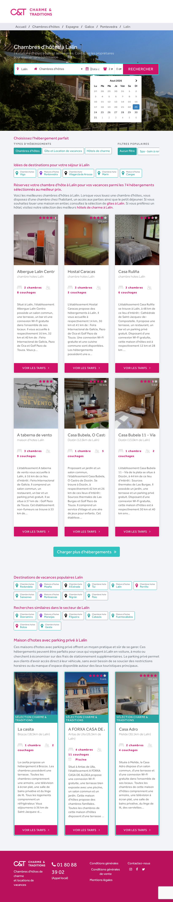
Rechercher (140, 69)
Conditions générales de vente (105, 871)
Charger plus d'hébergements (84, 551)
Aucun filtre (127, 150)
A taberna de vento (34, 435)
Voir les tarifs (34, 368)
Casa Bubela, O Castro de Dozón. (98, 435)
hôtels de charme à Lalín (95, 207)
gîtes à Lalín (115, 203)
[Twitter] (143, 869)
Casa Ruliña (128, 271)
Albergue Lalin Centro (37, 271)
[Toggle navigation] (159, 8)
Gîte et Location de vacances (63, 150)
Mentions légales (101, 880)
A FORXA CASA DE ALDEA (92, 729)
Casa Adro (128, 729)
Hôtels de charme (98, 150)
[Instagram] (131, 869)
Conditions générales (104, 863)
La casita (26, 729)
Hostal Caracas (81, 271)
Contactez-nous (139, 863)
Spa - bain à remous (153, 151)
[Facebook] (137, 869)
